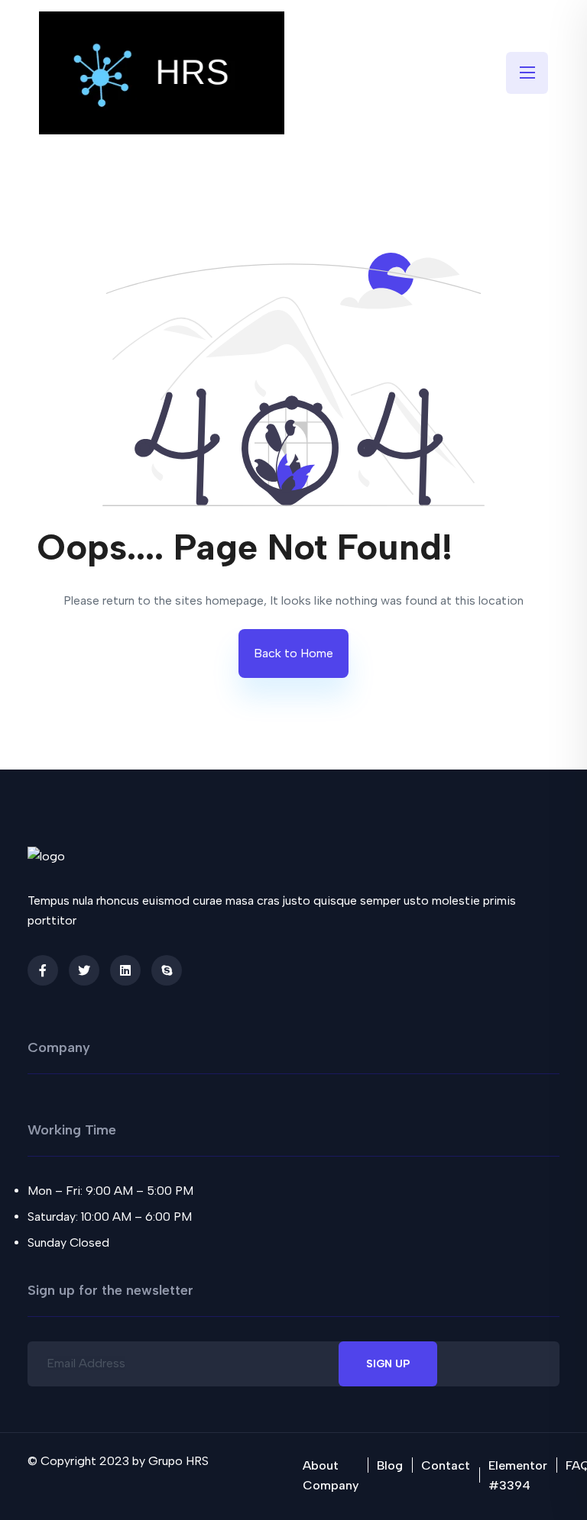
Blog (390, 1465)
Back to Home (293, 653)
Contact (445, 1465)
